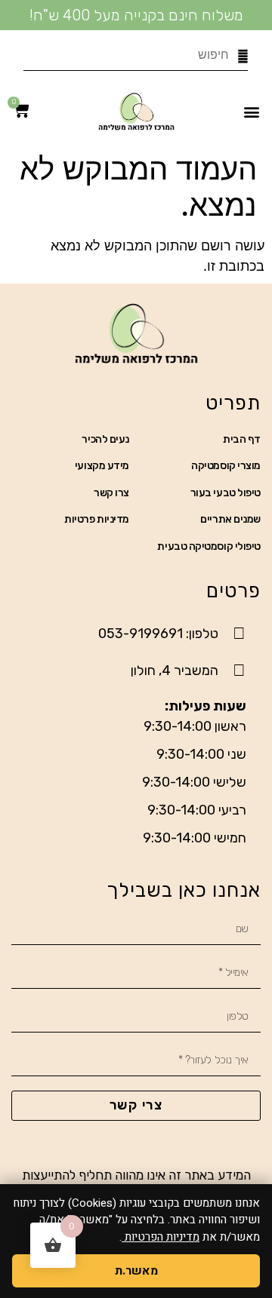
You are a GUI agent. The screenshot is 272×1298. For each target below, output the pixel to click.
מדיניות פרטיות (96, 519)
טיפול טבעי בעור (225, 492)
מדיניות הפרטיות (160, 1237)
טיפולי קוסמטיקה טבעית (209, 546)
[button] (252, 111)
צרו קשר (111, 492)
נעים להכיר (105, 439)
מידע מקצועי (102, 465)
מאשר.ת (136, 1271)
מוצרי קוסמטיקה (226, 465)
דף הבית (242, 439)
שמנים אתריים (230, 519)
